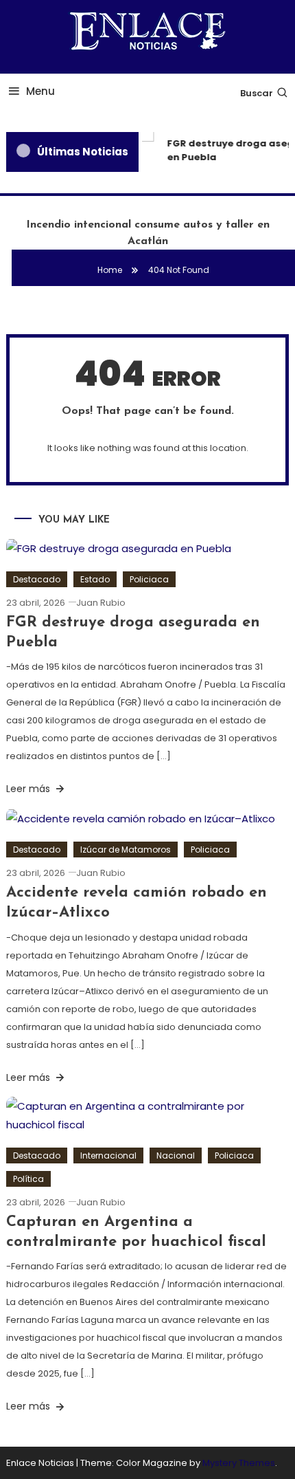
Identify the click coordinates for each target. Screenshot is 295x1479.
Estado (95, 579)
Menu (40, 91)
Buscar (256, 93)
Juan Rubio (101, 602)
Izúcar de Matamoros (125, 849)
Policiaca (149, 579)
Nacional (175, 1155)
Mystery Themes (238, 1462)
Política (28, 1179)
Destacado (36, 579)
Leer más (29, 789)
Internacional (108, 1155)
